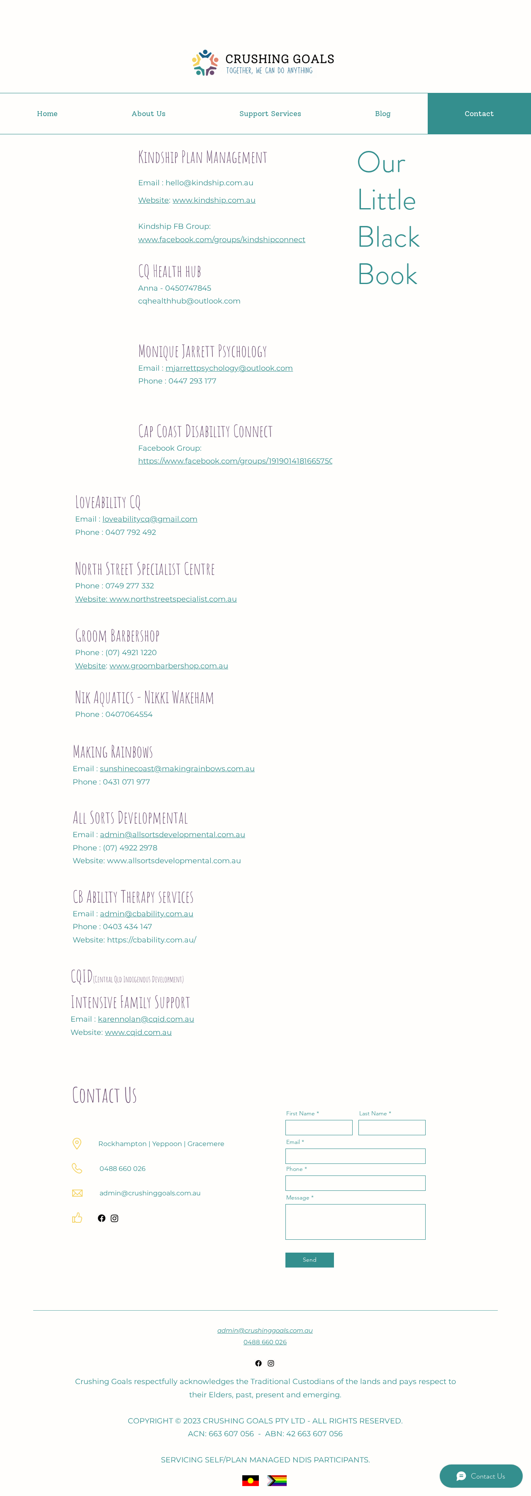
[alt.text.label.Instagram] (271, 1363)
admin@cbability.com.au (146, 913)
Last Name (373, 1113)
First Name (300, 1113)
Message (297, 1197)
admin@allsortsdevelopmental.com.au (172, 834)
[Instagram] (114, 1218)
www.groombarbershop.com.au (169, 665)
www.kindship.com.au (214, 200)
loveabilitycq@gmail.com (149, 519)
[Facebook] (102, 1218)
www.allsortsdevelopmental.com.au (174, 860)
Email (293, 1142)
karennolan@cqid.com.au (146, 1019)
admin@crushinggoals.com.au (150, 1193)
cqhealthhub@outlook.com (189, 301)
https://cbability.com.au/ (151, 940)
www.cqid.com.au (138, 1032)
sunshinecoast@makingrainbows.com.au (177, 768)
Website (153, 200)
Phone (294, 1169)
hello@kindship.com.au (209, 182)
